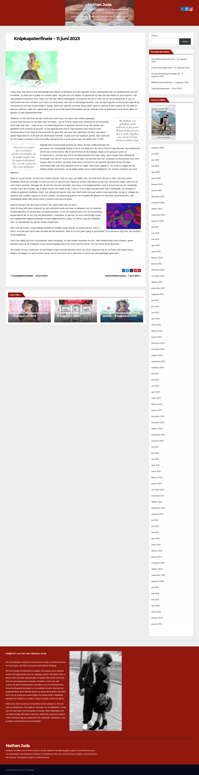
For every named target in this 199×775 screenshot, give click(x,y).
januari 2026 (156, 190)
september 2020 (158, 575)
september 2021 (158, 508)
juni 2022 (155, 453)
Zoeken (154, 36)
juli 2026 (155, 154)
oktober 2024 (156, 282)
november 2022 (158, 423)
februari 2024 (157, 331)
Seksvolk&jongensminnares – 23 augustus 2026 (29, 314)
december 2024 (158, 270)
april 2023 (155, 392)
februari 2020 (157, 618)
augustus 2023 (157, 368)
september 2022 (158, 435)
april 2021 (155, 539)
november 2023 (158, 349)
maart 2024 (156, 325)
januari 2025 (156, 264)
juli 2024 (155, 300)
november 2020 (158, 563)
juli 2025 (155, 227)
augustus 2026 (157, 148)
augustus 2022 (157, 441)
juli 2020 (155, 587)
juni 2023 (155, 380)
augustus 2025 (157, 221)
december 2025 (158, 197)
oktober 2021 (156, 502)
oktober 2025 (156, 209)
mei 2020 (155, 600)
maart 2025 (156, 252)
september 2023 (158, 361)
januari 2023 (156, 410)
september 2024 (158, 288)
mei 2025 (155, 239)
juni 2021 (155, 526)
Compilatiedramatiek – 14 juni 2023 (29, 276)
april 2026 (155, 172)
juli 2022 (155, 447)
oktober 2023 (156, 355)
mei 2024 (155, 313)
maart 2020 (156, 612)
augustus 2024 (157, 294)
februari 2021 (157, 551)
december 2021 (158, 490)
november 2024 (158, 276)
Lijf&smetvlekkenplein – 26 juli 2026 (166, 89)
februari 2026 (157, 184)
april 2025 (155, 245)
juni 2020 (155, 593)
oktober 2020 (156, 569)
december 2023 (158, 343)
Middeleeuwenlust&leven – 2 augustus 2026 (170, 82)
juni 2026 (155, 160)
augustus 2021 (157, 514)
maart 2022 (156, 471)
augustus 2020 (157, 581)
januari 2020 (156, 624)
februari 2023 (157, 404)
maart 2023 (156, 398)
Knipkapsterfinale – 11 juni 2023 (47, 38)
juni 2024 (155, 306)
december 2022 (158, 416)
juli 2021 (155, 520)
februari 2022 (157, 477)
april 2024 (155, 319)
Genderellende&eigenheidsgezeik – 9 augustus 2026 (121, 314)
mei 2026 (155, 166)
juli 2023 (155, 374)
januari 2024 (156, 337)
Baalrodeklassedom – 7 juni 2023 (122, 276)
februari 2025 (157, 258)
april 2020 (155, 606)
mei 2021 (155, 532)
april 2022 (155, 465)
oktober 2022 (156, 429)
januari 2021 (156, 557)
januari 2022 (156, 484)
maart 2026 (156, 178)
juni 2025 (155, 233)
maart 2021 (156, 545)
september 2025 (158, 215)
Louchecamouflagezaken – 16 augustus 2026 (75, 314)
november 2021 (158, 496)
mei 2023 (155, 386)
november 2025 (158, 203)
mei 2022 (155, 459)
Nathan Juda (99, 4)
